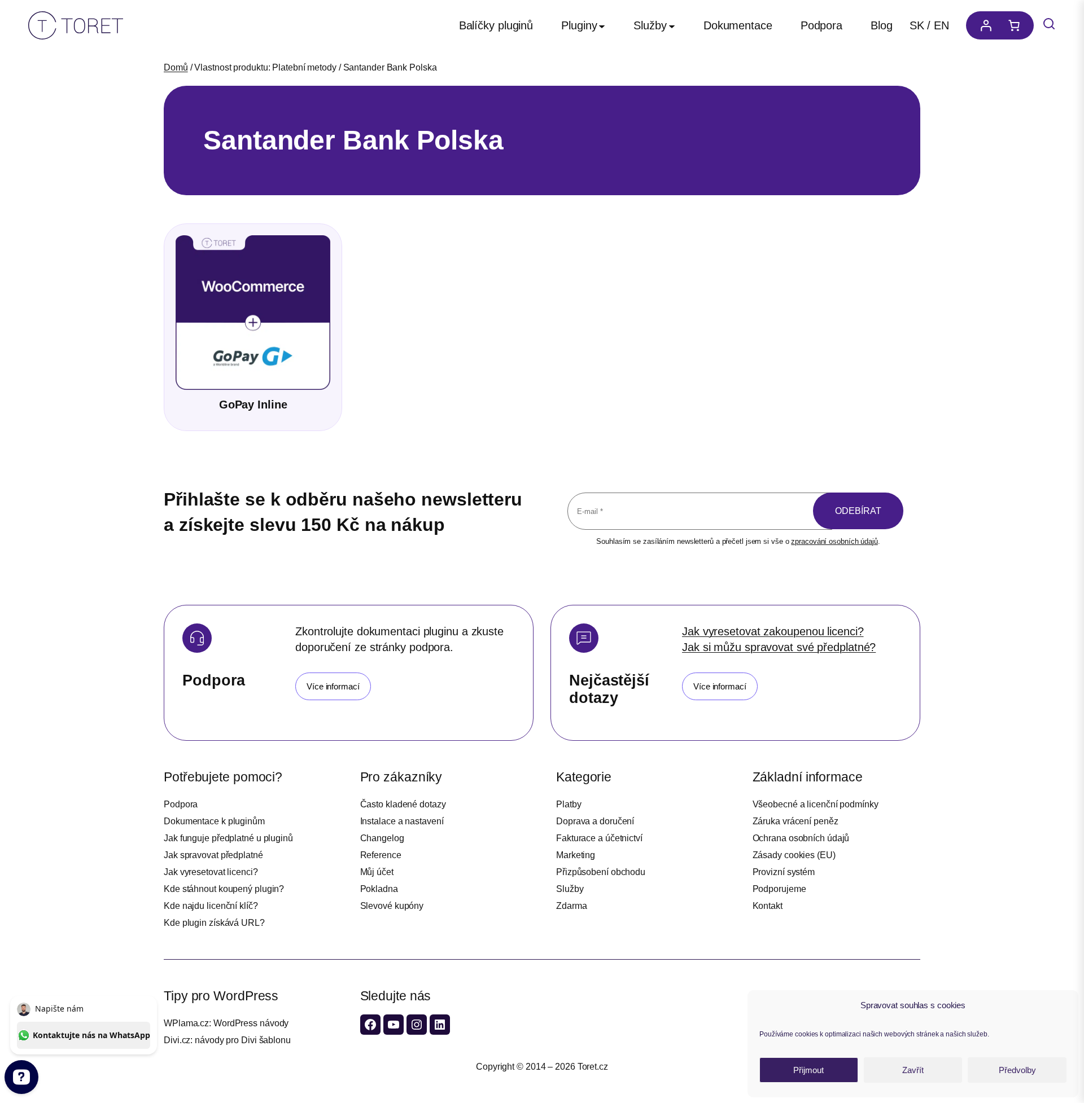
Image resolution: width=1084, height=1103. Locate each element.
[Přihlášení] (983, 25)
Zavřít (913, 1070)
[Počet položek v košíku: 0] (1017, 25)
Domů (176, 67)
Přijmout (808, 1070)
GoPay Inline (253, 404)
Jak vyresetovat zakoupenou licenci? (773, 631)
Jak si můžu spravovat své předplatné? (779, 647)
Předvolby (1017, 1070)
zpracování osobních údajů (834, 541)
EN (941, 25)
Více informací (333, 686)
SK (917, 25)
